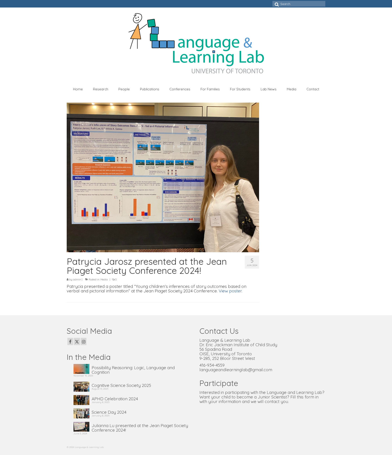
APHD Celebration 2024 (115, 398)
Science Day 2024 (109, 411)
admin (77, 279)
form (309, 397)
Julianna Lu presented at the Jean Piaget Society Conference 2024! (140, 427)
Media (104, 279)
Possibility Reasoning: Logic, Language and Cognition (133, 369)
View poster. (230, 291)
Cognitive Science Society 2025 (121, 385)
